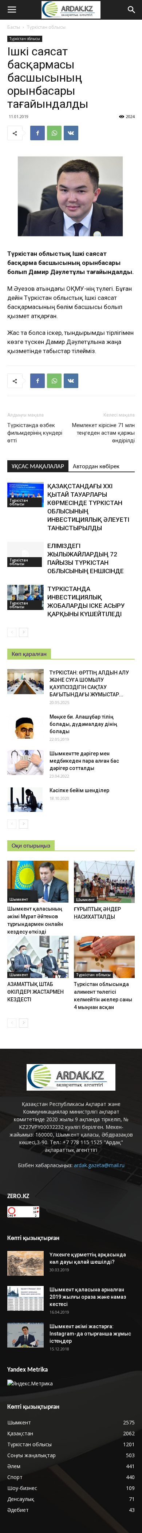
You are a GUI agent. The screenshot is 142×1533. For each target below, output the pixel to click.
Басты (13, 27)
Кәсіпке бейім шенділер (79, 790)
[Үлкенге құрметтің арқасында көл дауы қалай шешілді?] (25, 1263)
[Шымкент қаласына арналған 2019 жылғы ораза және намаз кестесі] (25, 1298)
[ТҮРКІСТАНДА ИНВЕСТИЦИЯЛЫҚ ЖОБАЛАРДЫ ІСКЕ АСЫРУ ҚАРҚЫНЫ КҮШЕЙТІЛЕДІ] (25, 597)
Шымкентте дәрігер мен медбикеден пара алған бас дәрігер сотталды (84, 761)
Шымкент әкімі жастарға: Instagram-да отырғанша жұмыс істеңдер (90, 1333)
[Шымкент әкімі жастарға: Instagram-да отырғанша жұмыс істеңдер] (25, 1335)
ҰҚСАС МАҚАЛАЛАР (38, 467)
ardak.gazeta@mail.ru (99, 1165)
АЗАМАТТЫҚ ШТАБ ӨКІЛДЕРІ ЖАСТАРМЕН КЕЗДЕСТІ (35, 991)
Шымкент (18, 899)
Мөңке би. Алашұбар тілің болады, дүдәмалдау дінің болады (83, 724)
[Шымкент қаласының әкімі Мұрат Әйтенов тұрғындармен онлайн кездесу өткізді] (37, 882)
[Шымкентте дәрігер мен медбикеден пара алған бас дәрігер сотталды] (25, 762)
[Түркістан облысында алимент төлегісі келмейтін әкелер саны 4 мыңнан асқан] (104, 957)
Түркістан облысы (46, 27)
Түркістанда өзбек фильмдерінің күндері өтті (34, 433)
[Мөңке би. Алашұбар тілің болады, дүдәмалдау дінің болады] (25, 725)
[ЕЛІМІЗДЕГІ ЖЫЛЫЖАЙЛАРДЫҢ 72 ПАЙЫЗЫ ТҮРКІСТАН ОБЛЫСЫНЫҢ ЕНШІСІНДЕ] (25, 554)
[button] (132, 10)
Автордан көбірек (96, 467)
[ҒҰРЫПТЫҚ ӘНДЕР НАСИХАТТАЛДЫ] (104, 882)
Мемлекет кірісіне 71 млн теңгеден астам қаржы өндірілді (103, 433)
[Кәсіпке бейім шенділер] (25, 799)
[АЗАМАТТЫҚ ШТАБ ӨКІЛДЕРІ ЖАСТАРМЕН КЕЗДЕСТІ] (37, 957)
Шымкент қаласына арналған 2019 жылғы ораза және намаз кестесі (88, 1297)
